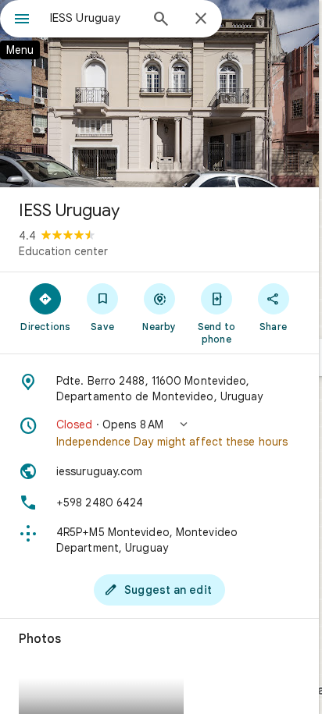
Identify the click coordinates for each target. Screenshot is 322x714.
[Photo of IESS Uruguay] (159, 93)
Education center (63, 251)
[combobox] (94, 18)
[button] (159, 433)
